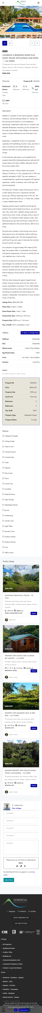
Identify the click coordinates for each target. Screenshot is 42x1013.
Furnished (8, 489)
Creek (6, 462)
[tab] (4, 43)
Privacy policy (24, 1010)
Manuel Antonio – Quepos (11, 997)
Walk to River (9, 552)
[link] (21, 578)
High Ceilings (9, 499)
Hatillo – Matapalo (9, 993)
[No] (40, 1007)
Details (34, 613)
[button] (32, 43)
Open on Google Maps (31, 333)
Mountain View (10, 531)
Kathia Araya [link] (12, 620)
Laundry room (9, 521)
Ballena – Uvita (7, 981)
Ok (16, 1010)
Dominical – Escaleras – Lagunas (13, 977)
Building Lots (7, 956)
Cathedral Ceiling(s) (11, 436)
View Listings (16, 808)
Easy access (8, 473)
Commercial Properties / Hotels (12, 964)
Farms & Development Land (11, 960)
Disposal (7, 468)
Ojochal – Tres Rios (9, 985)
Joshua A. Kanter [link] (13, 677)
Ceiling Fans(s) (9, 441)
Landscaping (9, 515)
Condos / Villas (7, 952)
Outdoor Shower (10, 542)
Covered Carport (10, 452)
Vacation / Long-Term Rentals (12, 968)
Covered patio (9, 457)
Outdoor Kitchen (10, 537)
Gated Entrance (10, 494)
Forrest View (9, 484)
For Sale (5, 51)
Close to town (9, 446)
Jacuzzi (7, 510)
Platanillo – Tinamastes (10, 989)
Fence (7, 478)
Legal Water (9, 526)
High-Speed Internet (11, 505)
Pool (6, 547)
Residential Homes (9, 948)
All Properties (7, 944)
